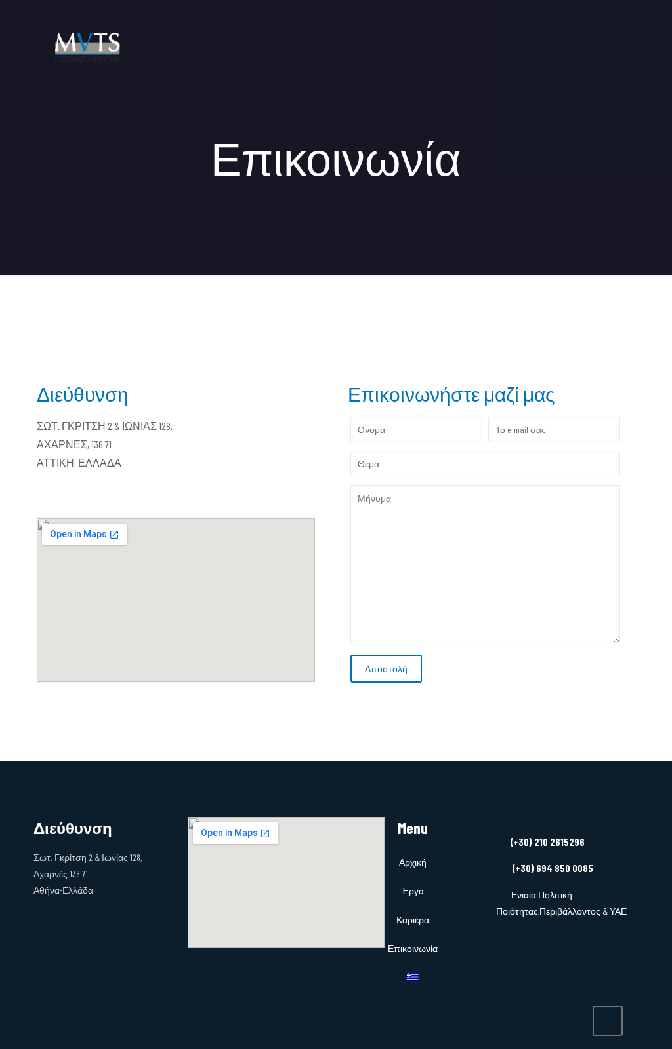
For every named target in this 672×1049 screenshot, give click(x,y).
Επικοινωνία (413, 948)
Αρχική (413, 862)
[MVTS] (88, 46)
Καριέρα (412, 919)
